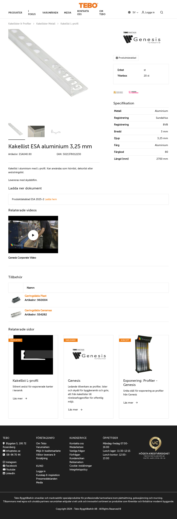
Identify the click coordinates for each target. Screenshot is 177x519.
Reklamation (76, 462)
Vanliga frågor (77, 451)
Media (39, 482)
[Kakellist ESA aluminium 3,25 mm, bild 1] (54, 74)
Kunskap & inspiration (48, 475)
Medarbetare (76, 447)
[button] (15, 12)
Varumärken (42, 447)
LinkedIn (10, 473)
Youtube (10, 469)
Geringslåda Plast (35, 295)
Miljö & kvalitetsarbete (48, 451)
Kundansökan (76, 458)
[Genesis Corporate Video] (33, 235)
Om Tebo (41, 443)
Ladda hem (51, 199)
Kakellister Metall (45, 23)
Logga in (150, 12)
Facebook (11, 465)
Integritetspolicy (78, 469)
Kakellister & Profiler (19, 23)
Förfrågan (74, 454)
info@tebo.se (12, 451)
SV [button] (134, 12)
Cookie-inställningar (80, 465)
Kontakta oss (76, 443)
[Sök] (161, 12)
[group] (54, 74)
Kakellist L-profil (69, 23)
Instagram (11, 462)
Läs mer (18, 398)
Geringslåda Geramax (38, 310)
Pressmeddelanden (46, 478)
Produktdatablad (127, 58)
